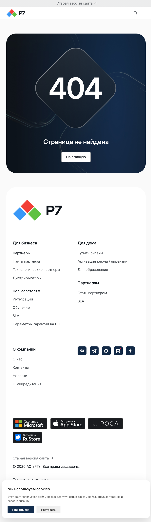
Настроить (48, 509)
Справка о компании (31, 479)
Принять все (20, 509)
